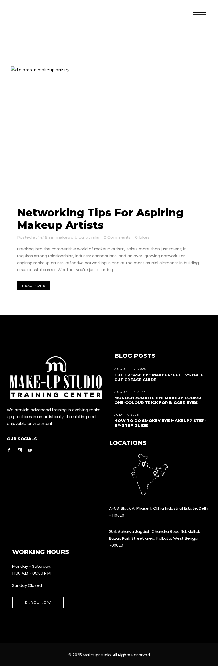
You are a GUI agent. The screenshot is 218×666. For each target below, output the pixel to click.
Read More (33, 286)
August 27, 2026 (130, 369)
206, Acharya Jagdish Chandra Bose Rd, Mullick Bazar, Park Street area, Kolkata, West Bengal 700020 (154, 538)
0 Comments (117, 237)
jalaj (95, 237)
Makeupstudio (97, 654)
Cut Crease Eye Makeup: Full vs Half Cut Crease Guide (159, 377)
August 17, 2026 (130, 392)
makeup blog (70, 237)
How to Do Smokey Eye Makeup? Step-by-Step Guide (160, 423)
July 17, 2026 (126, 414)
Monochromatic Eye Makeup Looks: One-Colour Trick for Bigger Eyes (157, 400)
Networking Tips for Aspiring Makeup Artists (100, 218)
